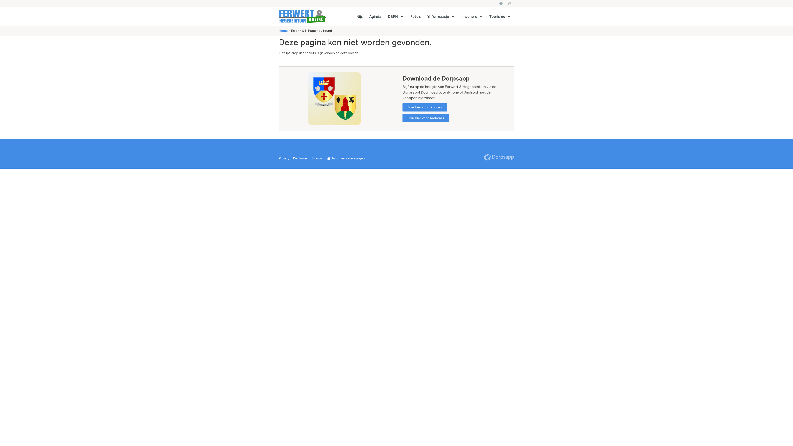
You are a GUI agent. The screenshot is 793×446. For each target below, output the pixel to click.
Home (283, 31)
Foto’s (415, 16)
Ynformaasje (438, 16)
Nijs (359, 16)
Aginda (375, 16)
